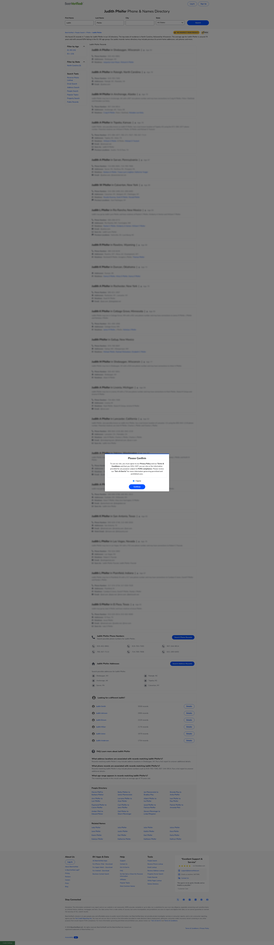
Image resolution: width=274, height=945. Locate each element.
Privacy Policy (145, 464)
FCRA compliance (145, 469)
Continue (137, 487)
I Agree (138, 481)
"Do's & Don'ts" (120, 471)
